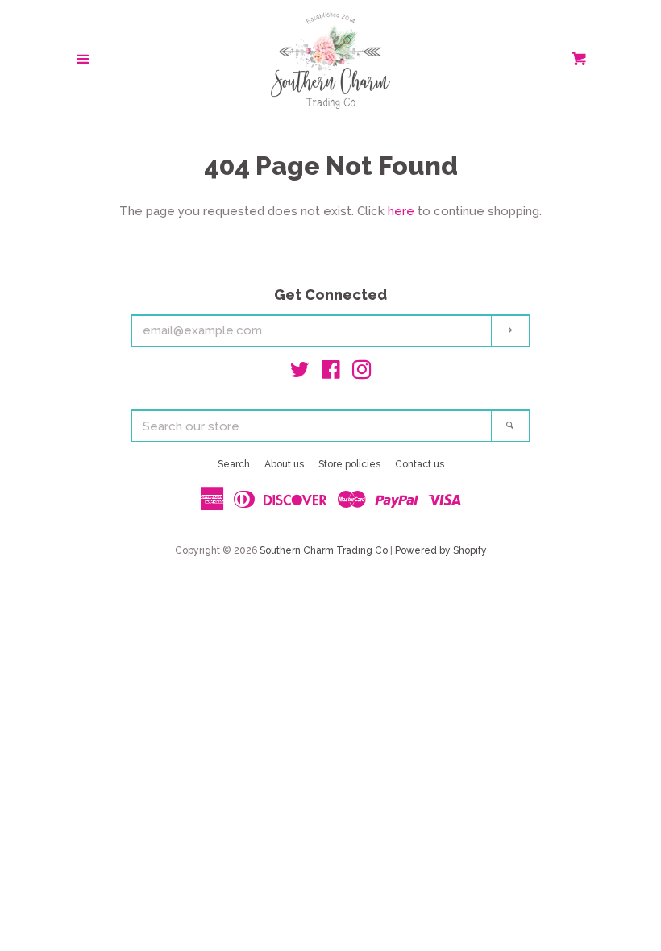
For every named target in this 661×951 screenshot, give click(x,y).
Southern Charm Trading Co (324, 550)
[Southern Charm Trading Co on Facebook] (331, 373)
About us (284, 464)
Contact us (419, 464)
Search (234, 464)
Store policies (349, 464)
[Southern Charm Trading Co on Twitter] (300, 373)
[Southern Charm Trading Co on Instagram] (362, 373)
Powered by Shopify (441, 550)
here (401, 211)
